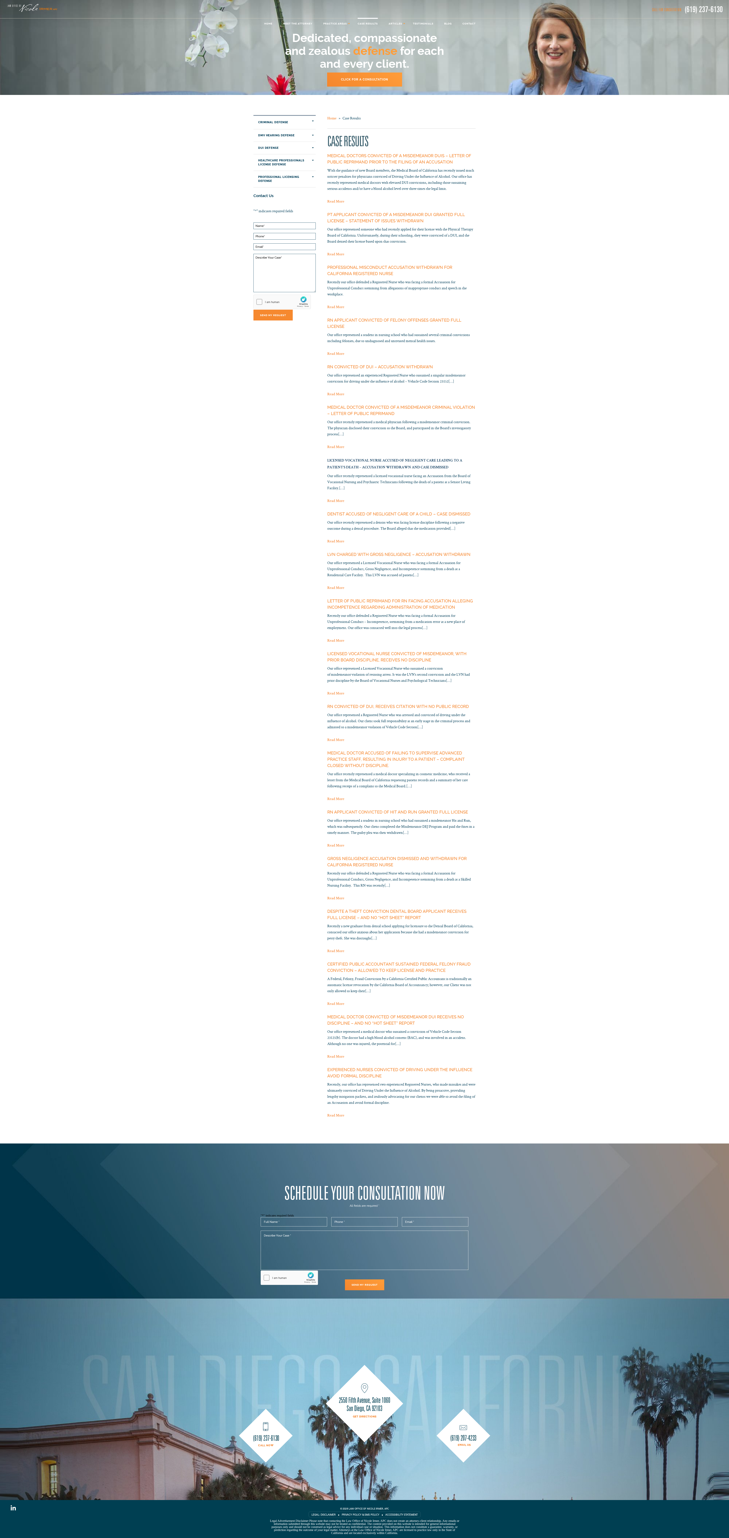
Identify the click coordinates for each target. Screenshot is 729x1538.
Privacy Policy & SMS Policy (360, 1514)
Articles (395, 23)
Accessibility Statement (401, 1514)
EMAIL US (464, 1445)
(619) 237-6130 (704, 9)
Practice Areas (335, 23)
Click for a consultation (364, 79)
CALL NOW (266, 1445)
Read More (335, 202)
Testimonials (423, 23)
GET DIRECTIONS (365, 1416)
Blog (448, 23)
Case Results (368, 23)
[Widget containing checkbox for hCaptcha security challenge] (282, 302)
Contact (469, 23)
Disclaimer (328, 1514)
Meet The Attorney (297, 23)
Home (268, 23)
